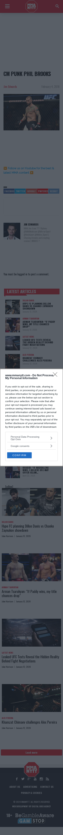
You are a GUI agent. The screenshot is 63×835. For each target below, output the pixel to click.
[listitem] (31, 438)
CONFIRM (19, 455)
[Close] (56, 375)
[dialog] (31, 417)
